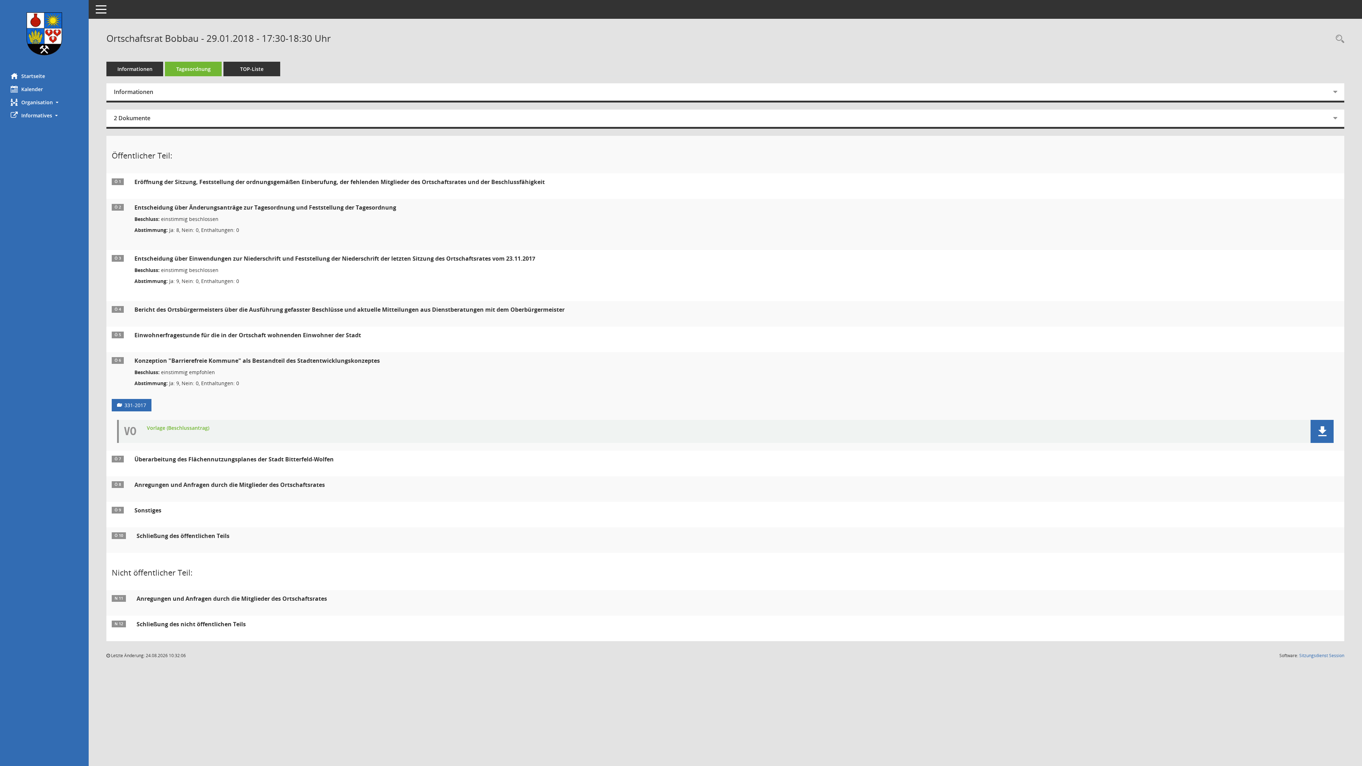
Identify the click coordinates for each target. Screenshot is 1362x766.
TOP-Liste (252, 69)
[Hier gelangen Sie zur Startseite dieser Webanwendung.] (44, 33)
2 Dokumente (132, 118)
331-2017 (135, 405)
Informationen (135, 69)
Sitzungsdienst (1321, 656)
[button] (44, 102)
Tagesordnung (193, 69)
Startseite (33, 76)
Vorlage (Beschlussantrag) (178, 428)
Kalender (32, 89)
